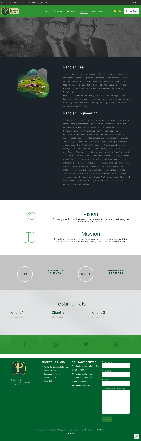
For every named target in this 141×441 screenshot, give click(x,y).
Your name (107, 362)
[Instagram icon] (138, 3)
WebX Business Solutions (94, 430)
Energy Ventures (50, 377)
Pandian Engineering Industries (56, 367)
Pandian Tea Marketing (52, 370)
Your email (107, 371)
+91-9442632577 (81, 381)
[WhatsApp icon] (133, 3)
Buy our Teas (131, 11)
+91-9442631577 (20, 2)
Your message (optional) (113, 389)
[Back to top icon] (130, 436)
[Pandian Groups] (9, 11)
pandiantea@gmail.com (83, 385)
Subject (105, 380)
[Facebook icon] (135, 3)
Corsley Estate (16, 380)
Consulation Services (52, 374)
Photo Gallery (49, 381)
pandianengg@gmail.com (40, 2)
